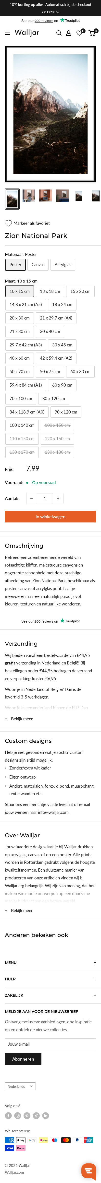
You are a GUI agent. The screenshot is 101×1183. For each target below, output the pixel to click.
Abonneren (23, 1059)
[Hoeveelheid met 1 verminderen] (31, 498)
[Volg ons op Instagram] (17, 1115)
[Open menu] (7, 33)
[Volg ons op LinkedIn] (45, 1115)
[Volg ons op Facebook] (8, 1115)
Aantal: (11, 498)
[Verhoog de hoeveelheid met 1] (58, 498)
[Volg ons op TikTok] (36, 1115)
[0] (92, 33)
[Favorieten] (79, 33)
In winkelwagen (50, 516)
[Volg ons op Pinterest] (27, 1115)
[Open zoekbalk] (59, 33)
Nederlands (16, 1086)
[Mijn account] (68, 33)
